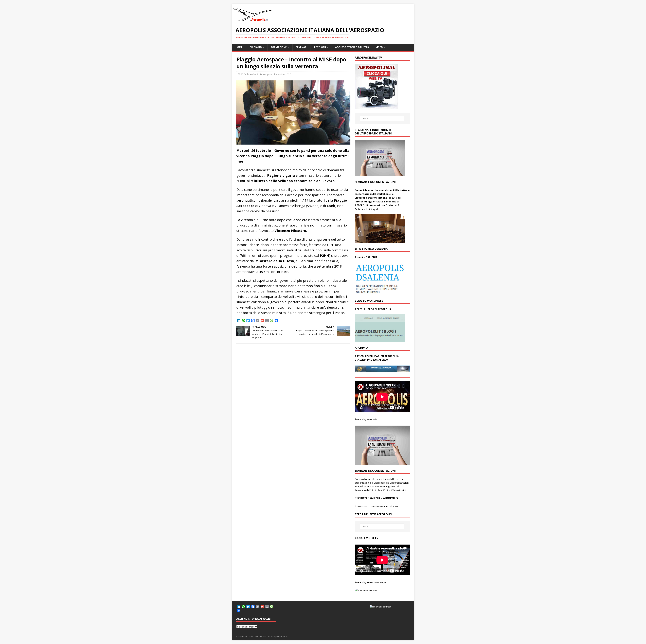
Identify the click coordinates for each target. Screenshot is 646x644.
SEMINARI (301, 47)
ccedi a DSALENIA (366, 257)
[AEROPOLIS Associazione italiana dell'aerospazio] (252, 21)
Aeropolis (267, 74)
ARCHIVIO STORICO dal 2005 (352, 47)
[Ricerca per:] (382, 118)
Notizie (281, 74)
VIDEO (379, 47)
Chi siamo (255, 47)
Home (239, 47)
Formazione (279, 47)
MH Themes (282, 636)
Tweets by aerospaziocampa (370, 582)
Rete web (320, 47)
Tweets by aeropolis (366, 419)
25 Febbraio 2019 (249, 74)
